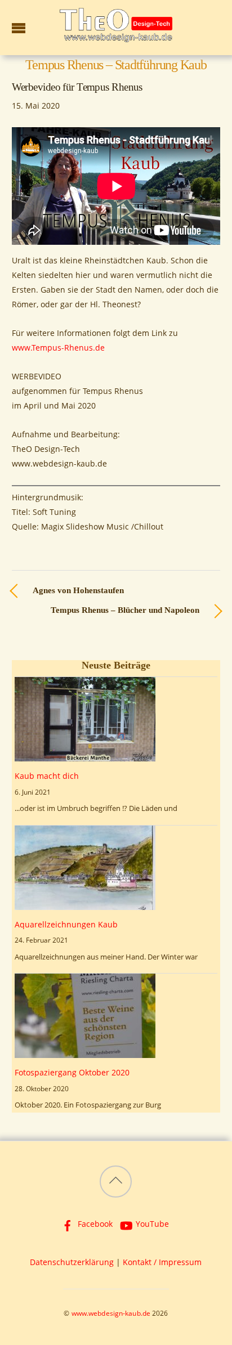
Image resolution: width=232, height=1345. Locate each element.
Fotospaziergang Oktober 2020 (72, 1072)
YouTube (151, 1223)
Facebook (94, 1223)
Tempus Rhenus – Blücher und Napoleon (125, 610)
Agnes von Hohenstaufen (78, 590)
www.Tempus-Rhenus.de (58, 347)
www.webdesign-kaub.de (111, 1313)
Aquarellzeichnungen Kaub (66, 924)
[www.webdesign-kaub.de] (116, 36)
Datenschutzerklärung (72, 1262)
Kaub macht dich (47, 775)
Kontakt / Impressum (162, 1262)
